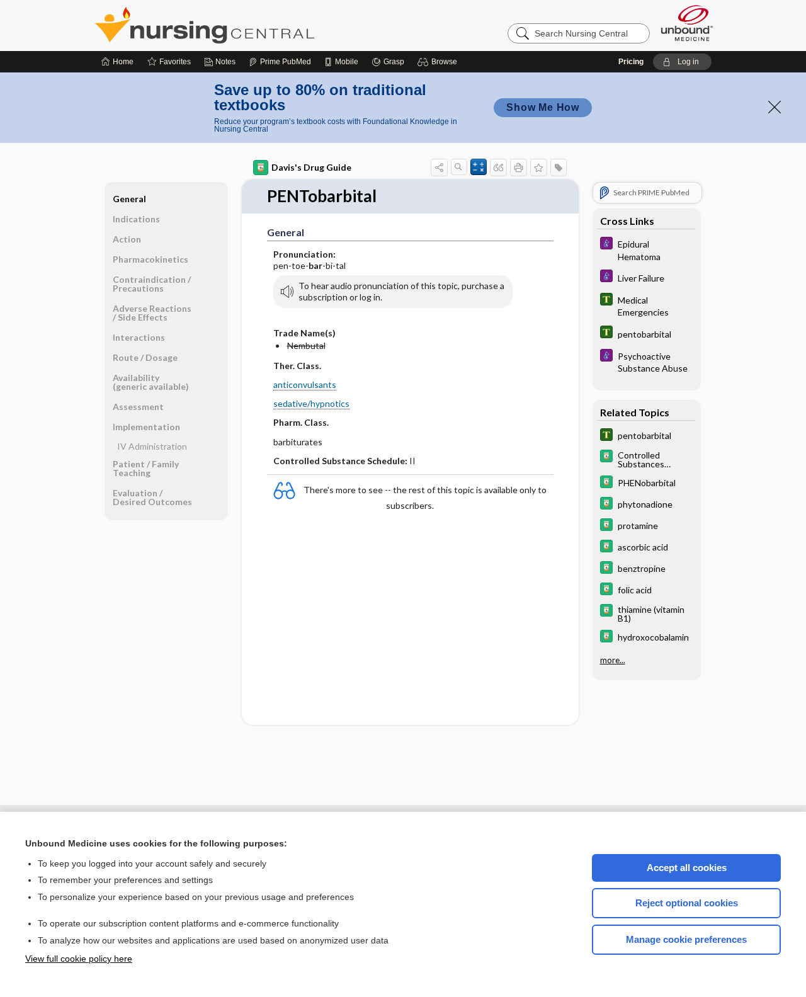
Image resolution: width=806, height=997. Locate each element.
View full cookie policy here (78, 959)
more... (612, 660)
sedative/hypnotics (311, 403)
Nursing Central (251, 25)
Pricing (631, 61)
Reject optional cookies (686, 902)
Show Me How (542, 107)
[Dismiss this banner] (774, 107)
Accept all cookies (687, 867)
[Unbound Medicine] (687, 23)
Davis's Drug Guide (311, 167)
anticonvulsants (304, 384)
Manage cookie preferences (686, 939)
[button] (439, 61)
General (129, 198)
